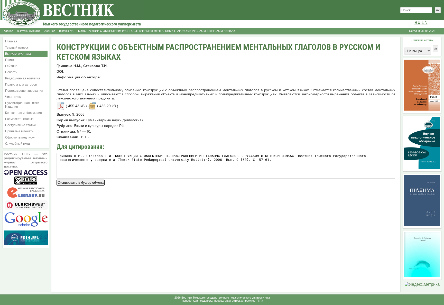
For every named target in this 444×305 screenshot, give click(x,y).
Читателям (13, 97)
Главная (8, 30)
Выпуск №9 (66, 30)
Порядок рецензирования (24, 91)
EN (425, 22)
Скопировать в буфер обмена (81, 182)
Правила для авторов (21, 84)
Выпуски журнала (28, 30)
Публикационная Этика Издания (22, 104)
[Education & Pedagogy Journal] (422, 276)
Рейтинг (11, 66)
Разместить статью (19, 119)
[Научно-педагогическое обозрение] (422, 167)
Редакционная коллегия (22, 78)
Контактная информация (23, 113)
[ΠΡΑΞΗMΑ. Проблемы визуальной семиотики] (422, 225)
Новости (11, 72)
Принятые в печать (19, 131)
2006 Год (49, 30)
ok (438, 10)
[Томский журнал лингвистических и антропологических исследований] (422, 109)
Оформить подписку (20, 137)
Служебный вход (17, 143)
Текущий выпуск (16, 47)
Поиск (9, 60)
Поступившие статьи (20, 125)
